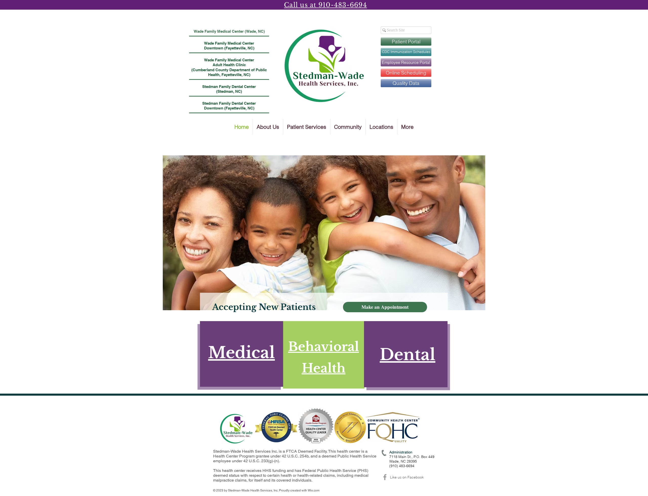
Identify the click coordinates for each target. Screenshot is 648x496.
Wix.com (313, 490)
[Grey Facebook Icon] (385, 477)
